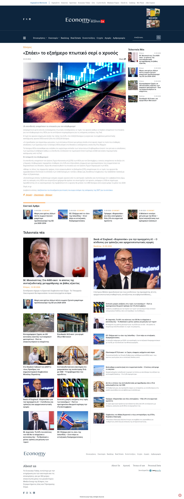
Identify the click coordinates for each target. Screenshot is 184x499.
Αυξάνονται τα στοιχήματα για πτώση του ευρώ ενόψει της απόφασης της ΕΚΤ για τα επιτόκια (75, 190)
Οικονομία (53, 38)
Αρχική (126, 465)
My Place (140, 3)
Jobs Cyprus (150, 3)
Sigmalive (56, 3)
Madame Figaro (113, 3)
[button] (24, 38)
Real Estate (76, 38)
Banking (65, 38)
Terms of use (139, 465)
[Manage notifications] (180, 495)
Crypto (100, 38)
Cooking (132, 3)
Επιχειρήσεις (39, 38)
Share (121, 59)
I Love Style (101, 3)
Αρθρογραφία (119, 38)
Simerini (64, 3)
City (93, 3)
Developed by (144, 470)
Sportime (72, 3)
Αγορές (108, 38)
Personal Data (154, 465)
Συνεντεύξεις (88, 38)
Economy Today (84, 3)
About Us (115, 465)
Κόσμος (27, 47)
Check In (124, 3)
